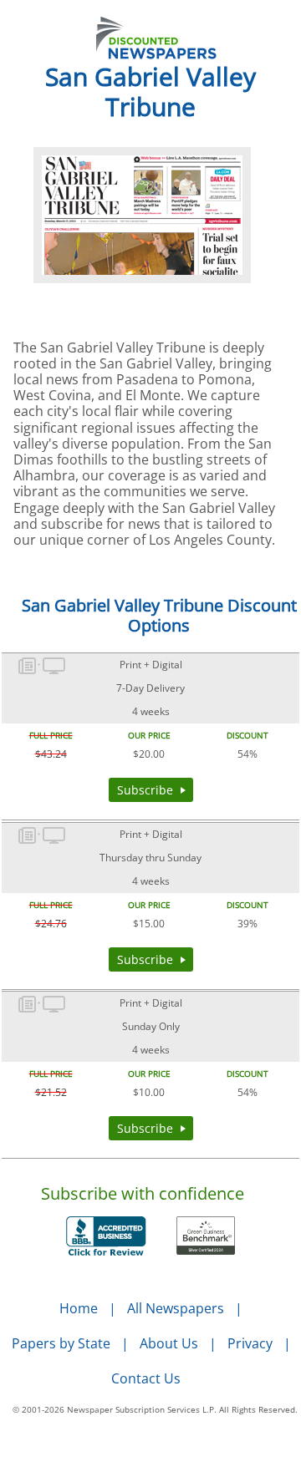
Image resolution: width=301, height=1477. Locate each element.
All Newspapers (175, 1308)
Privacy (250, 1343)
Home (78, 1308)
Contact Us (146, 1378)
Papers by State (61, 1343)
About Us (169, 1343)
